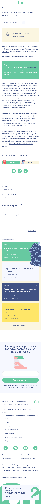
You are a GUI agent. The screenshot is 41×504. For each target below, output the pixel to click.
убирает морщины (25, 105)
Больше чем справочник (13, 437)
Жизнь (6, 245)
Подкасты (8, 441)
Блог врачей (9, 426)
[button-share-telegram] (20, 171)
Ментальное (9, 433)
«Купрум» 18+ (25, 455)
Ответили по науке (11, 430)
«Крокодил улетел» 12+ (29, 459)
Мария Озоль (13, 20)
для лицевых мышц (24, 86)
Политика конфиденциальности (14, 477)
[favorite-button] (23, 22)
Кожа (6, 258)
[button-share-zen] (25, 448)
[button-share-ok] (25, 171)
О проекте (6, 455)
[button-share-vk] (14, 171)
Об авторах (6, 459)
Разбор (6, 285)
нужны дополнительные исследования (19, 56)
